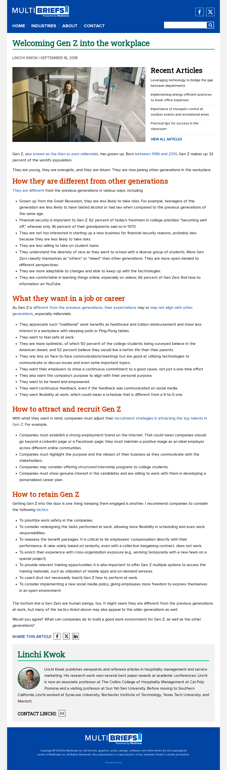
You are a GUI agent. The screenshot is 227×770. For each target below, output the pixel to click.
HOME (18, 26)
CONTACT (94, 26)
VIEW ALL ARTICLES (166, 139)
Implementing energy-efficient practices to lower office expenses (181, 97)
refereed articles (125, 669)
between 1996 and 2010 (156, 154)
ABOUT (70, 26)
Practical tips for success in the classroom (174, 126)
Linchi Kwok (24, 58)
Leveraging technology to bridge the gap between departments (182, 82)
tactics (42, 510)
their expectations (120, 308)
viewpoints (92, 669)
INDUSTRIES (43, 26)
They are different (28, 191)
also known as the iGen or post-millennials (61, 154)
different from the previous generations (67, 308)
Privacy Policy (113, 762)
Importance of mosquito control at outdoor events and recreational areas (180, 111)
